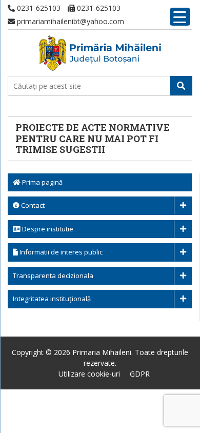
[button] (181, 85)
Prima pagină (42, 182)
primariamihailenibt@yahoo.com (69, 21)
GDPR (140, 374)
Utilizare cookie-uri (89, 374)
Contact (32, 205)
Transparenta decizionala (53, 275)
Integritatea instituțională (52, 298)
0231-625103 (38, 8)
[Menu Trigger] (180, 17)
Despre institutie (47, 228)
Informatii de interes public (60, 252)
